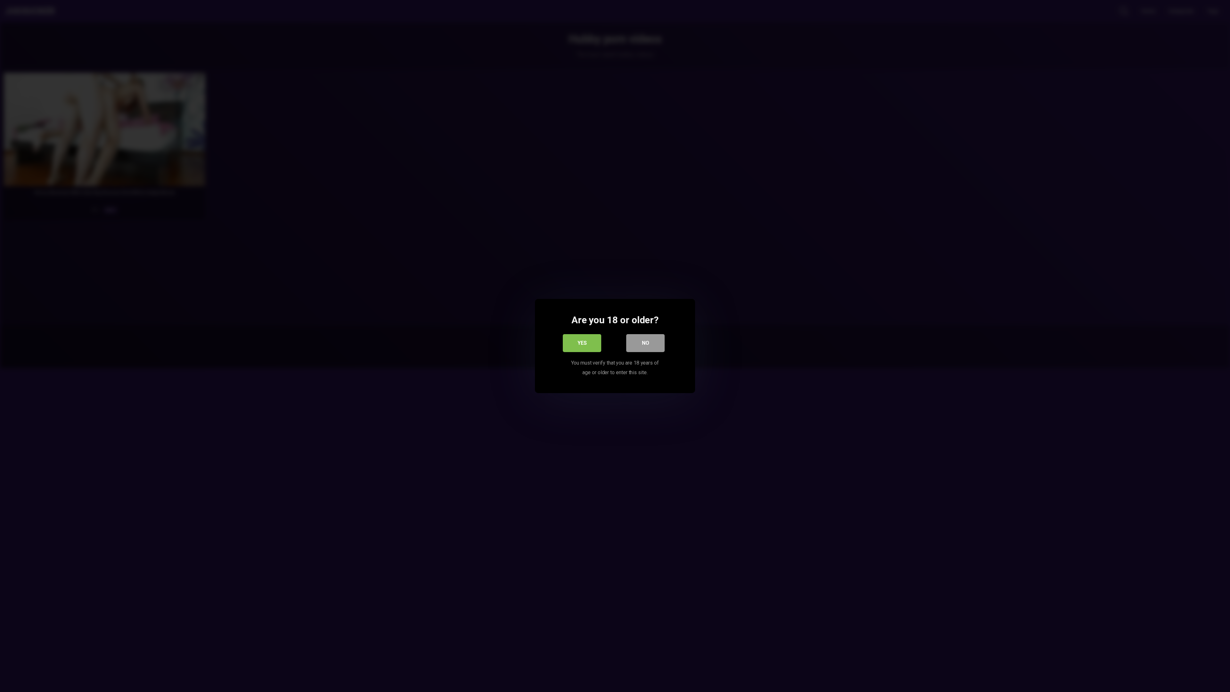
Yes (582, 343)
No (645, 343)
